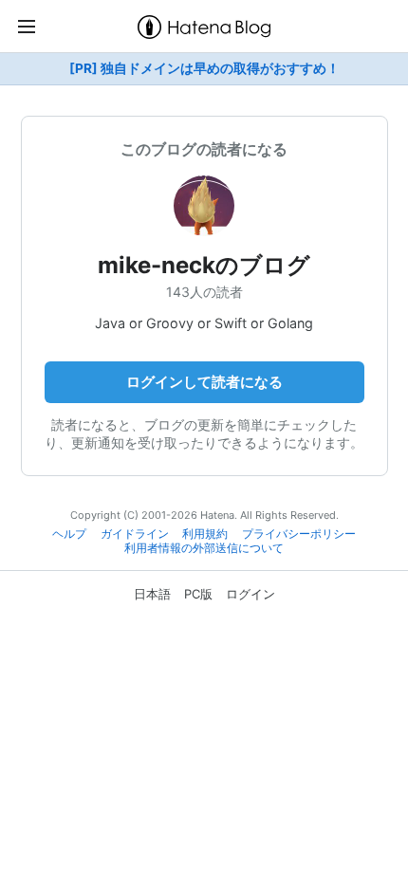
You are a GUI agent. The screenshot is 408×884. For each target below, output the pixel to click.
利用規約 (205, 534)
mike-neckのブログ (204, 265)
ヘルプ (69, 534)
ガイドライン (135, 534)
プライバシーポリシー (299, 534)
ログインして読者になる (204, 382)
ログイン (250, 593)
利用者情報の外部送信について (204, 548)
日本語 (152, 593)
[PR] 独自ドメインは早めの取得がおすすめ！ (204, 68)
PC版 (198, 593)
